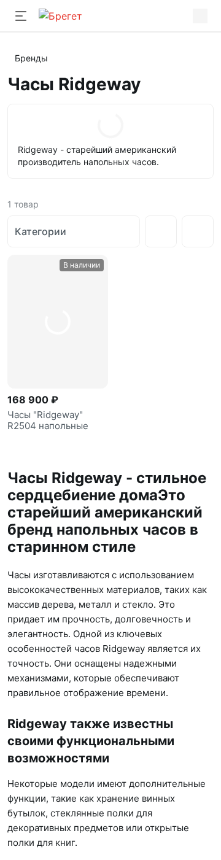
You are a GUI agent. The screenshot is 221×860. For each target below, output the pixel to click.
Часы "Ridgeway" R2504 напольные (47, 420)
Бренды (31, 58)
